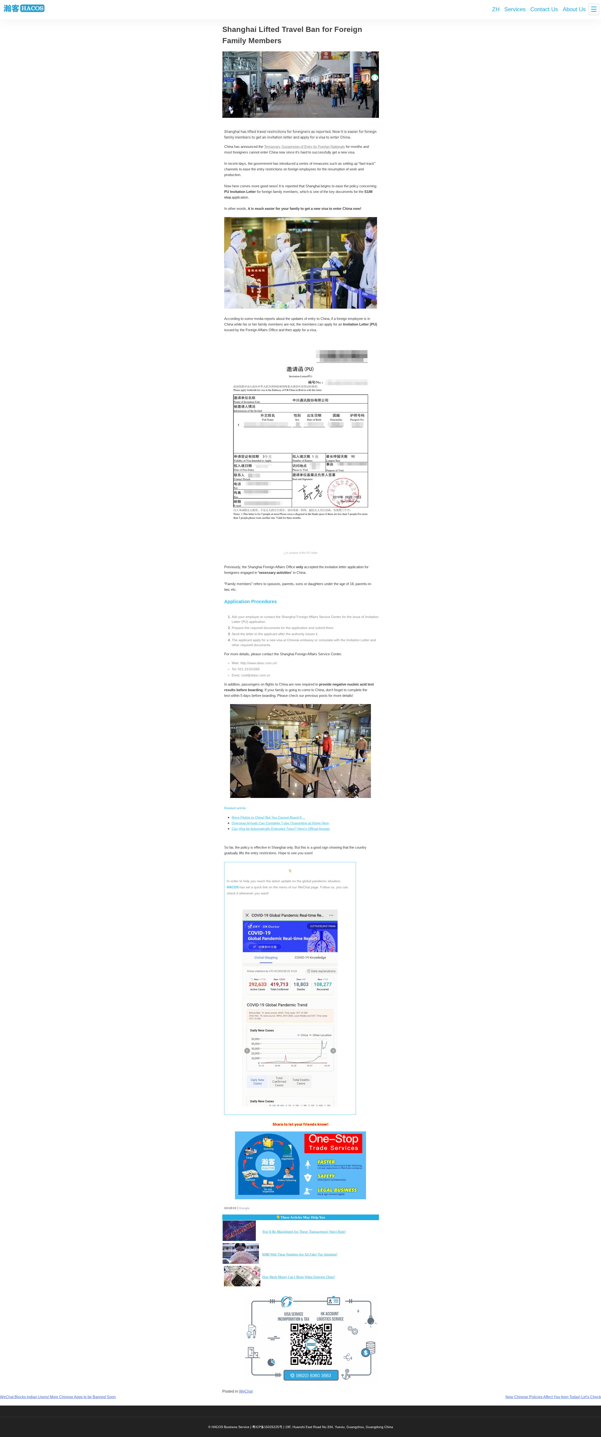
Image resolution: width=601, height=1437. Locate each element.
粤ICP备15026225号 (267, 1427)
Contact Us (544, 9)
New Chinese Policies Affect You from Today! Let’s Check (553, 1397)
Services (515, 9)
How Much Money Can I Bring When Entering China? (298, 1277)
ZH (496, 9)
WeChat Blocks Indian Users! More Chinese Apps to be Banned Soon (58, 1397)
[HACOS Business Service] (24, 9)
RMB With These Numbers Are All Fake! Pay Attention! (299, 1254)
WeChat (246, 1391)
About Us (574, 9)
